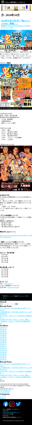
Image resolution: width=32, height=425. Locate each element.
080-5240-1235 (8, 283)
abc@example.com (5, 390)
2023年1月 (3, 346)
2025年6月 (3, 331)
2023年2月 (3, 344)
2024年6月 (3, 335)
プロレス (21, 296)
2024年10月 (3, 333)
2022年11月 (3, 350)
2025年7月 (3, 329)
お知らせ (3, 398)
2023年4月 (3, 342)
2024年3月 (3, 337)
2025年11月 (3, 327)
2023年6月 (3, 341)
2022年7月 (3, 356)
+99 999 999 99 (4, 392)
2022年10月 (3, 352)
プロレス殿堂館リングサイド (15, 2)
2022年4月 (3, 359)
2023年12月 (3, 339)
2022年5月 (3, 358)
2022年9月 (3, 354)
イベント (11, 296)
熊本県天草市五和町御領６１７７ (11, 412)
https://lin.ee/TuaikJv (13, 287)
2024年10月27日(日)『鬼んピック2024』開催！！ (15, 319)
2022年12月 (3, 348)
